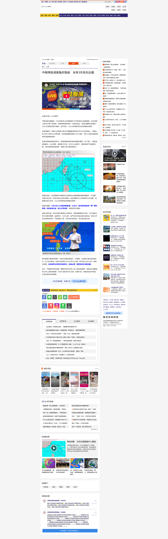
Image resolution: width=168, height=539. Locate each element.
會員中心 (65, 1)
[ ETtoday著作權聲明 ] (72, 311)
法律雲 (118, 6)
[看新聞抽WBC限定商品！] (106, 248)
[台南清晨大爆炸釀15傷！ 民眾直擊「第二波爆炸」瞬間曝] (109, 188)
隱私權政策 (117, 304)
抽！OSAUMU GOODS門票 (117, 265)
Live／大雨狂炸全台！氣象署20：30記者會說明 (60, 355)
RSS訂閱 (105, 309)
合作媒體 (122, 302)
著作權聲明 (106, 307)
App (50, 1)
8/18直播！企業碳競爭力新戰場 (118, 227)
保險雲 (118, 10)
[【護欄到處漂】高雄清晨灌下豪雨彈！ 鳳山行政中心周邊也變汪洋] (55, 383)
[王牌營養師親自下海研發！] (106, 289)
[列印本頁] (65, 297)
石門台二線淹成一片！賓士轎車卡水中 (115, 80)
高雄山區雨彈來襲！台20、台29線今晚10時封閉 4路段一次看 (64, 351)
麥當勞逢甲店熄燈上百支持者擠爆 (62, 471)
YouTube (117, 2)
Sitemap (111, 304)
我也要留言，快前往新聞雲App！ (70, 531)
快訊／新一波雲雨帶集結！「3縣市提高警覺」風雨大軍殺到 (63, 341)
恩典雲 (113, 10)
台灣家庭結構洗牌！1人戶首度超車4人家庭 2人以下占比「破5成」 (66, 344)
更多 (123, 137)
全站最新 (91, 321)
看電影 (107, 6)
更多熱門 (94, 429)
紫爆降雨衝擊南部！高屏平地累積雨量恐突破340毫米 (114, 100)
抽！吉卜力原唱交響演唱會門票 (118, 215)
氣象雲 (46, 487)
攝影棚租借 (84, 1)
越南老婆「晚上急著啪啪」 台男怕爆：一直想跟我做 (114, 66)
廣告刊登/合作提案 (108, 302)
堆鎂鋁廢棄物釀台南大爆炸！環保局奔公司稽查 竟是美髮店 (121, 200)
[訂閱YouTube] (50, 306)
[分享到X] (54, 297)
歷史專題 (60, 1)
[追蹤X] (69, 306)
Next (95, 290)
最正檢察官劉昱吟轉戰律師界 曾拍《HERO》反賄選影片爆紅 (64, 348)
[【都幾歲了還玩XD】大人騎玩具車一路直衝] (65, 383)
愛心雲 (124, 6)
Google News (125, 2)
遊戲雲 (124, 10)
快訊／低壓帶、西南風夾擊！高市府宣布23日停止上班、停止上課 (65, 358)
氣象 (73, 63)
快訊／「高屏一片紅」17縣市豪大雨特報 (84, 416)
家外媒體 (70, 1)
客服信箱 (105, 304)
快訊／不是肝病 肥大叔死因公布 (81, 427)
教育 (62, 63)
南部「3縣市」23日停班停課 (80, 423)
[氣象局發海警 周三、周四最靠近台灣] (91, 463)
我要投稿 (105, 300)
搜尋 (113, 2)
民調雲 (113, 6)
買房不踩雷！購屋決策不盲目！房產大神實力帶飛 (118, 275)
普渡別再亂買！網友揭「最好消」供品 (54, 427)
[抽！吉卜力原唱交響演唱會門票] (106, 217)
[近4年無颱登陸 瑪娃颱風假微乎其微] (48, 463)
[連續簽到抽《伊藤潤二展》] (106, 257)
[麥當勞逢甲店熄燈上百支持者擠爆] (62, 463)
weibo (123, 2)
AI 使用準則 (118, 307)
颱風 (60, 487)
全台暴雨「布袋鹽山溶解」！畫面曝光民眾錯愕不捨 (61, 327)
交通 (47, 66)
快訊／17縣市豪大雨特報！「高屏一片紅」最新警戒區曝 (62, 334)
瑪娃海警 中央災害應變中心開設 (81, 441)
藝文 (43, 66)
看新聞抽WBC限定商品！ (117, 245)
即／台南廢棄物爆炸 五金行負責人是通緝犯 (114, 94)
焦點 (45, 15)
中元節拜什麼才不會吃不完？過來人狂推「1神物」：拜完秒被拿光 (65, 337)
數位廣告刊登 (77, 1)
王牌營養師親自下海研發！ (117, 287)
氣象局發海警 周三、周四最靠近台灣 (90, 471)
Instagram (109, 317)
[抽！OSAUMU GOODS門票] (106, 267)
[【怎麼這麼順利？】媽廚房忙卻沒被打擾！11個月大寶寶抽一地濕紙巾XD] (93, 383)
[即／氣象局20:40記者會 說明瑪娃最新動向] (77, 463)
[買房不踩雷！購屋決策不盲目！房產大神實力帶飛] (106, 276)
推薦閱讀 (49, 321)
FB (115, 2)
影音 (75, 487)
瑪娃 (68, 487)
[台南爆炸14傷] (109, 166)
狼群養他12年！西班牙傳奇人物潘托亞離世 (64, 290)
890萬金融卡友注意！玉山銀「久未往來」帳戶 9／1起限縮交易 (114, 131)
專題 (57, 15)
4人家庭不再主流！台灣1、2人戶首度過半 (55, 423)
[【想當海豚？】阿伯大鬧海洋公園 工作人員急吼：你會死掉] (45, 383)
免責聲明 (112, 307)
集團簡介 (122, 300)
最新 (42, 15)
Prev (97, 290)
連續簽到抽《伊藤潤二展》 (117, 255)
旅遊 (72, 15)
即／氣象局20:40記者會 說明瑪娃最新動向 (76, 472)
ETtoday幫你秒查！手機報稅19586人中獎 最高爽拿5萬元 (114, 110)
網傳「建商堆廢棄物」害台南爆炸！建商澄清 (114, 105)
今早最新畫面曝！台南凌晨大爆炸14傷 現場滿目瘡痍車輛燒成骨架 (121, 178)
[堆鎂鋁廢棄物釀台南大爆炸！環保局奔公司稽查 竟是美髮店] (109, 199)
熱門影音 (63, 321)
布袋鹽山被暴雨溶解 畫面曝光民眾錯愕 (83, 413)
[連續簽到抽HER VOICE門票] (106, 238)
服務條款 (123, 304)
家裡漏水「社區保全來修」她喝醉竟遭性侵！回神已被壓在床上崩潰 (114, 76)
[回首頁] (46, 6)
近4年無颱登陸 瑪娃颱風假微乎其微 (48, 471)
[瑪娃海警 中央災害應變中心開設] (54, 448)
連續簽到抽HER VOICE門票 (117, 236)
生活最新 (77, 321)
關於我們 (116, 300)
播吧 (53, 15)
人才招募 (111, 300)
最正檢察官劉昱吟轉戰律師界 (80, 406)
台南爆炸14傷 (120, 164)
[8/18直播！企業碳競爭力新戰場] (106, 229)
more (97, 368)
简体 (42, 1)
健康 (84, 63)
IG (119, 2)
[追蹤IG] (56, 306)
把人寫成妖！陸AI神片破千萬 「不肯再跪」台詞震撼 (114, 126)
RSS (121, 2)
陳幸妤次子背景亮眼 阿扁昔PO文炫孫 (85, 420)
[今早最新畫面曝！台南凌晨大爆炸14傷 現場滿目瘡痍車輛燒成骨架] (109, 176)
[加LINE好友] (63, 306)
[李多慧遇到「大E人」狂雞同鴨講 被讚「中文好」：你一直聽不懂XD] (84, 383)
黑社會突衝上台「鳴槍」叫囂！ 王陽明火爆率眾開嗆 (114, 71)
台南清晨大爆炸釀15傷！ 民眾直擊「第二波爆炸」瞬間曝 (121, 189)
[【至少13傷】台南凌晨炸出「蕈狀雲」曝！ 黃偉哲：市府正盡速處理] (74, 383)
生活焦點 (52, 63)
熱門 (49, 15)
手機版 (46, 1)
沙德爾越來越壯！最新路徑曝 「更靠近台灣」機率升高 (114, 84)
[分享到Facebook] (44, 297)
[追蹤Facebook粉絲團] (44, 306)
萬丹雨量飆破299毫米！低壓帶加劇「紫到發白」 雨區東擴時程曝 (65, 330)
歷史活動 (54, 1)
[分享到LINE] (49, 297)
